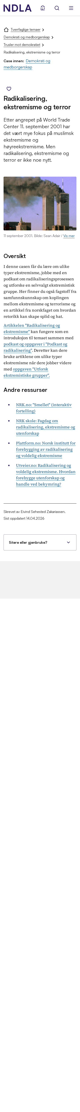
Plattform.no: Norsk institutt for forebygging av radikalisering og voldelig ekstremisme (46, 449)
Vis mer (69, 236)
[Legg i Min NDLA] (9, 88)
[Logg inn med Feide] (42, 8)
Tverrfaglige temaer (25, 29)
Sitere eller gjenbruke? (28, 542)
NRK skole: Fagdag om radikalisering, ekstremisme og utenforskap (45, 427)
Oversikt (15, 255)
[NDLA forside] (6, 29)
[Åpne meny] (71, 8)
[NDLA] (18, 8)
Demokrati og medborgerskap (27, 37)
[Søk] (57, 8)
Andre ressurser (25, 389)
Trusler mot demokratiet (22, 44)
